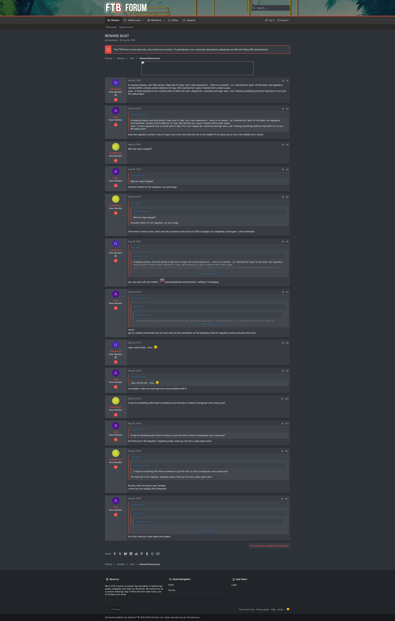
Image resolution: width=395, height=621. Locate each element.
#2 (287, 109)
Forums (171, 590)
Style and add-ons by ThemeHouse (182, 617)
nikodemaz (113, 40)
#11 (287, 423)
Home (171, 585)
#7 (287, 292)
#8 (287, 343)
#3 (287, 144)
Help (273, 609)
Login (234, 585)
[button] (143, 20)
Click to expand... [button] (208, 273)
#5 (287, 197)
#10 (287, 398)
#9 (287, 371)
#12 (287, 451)
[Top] (285, 609)
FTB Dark (116, 609)
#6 (287, 241)
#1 (287, 80)
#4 (287, 169)
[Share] (283, 80)
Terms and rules (246, 609)
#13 (287, 498)
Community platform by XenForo (134, 617)
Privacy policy (262, 609)
